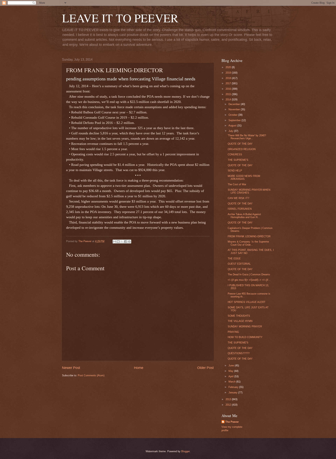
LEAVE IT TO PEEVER (120, 18)
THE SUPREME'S (238, 159)
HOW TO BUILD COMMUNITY (245, 337)
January (233, 392)
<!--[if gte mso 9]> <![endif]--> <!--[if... (249, 279)
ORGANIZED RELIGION (242, 149)
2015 (229, 94)
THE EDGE (234, 258)
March (232, 381)
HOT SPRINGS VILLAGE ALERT (246, 302)
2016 (229, 88)
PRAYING (233, 331)
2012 (229, 404)
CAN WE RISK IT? (238, 198)
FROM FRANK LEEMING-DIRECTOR (249, 236)
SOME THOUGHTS (239, 315)
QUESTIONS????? (238, 353)
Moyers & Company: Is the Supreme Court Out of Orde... (248, 243)
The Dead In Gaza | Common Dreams (249, 274)
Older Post (205, 368)
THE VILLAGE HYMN (240, 321)
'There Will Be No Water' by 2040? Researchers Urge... (247, 137)
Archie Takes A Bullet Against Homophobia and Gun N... (244, 216)
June (231, 365)
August (232, 125)
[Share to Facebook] (126, 241)
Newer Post (71, 368)
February (233, 387)
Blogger (185, 451)
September (235, 120)
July (231, 131)
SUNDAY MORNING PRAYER (245, 326)
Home (138, 368)
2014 (229, 99)
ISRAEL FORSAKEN (240, 208)
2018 (229, 78)
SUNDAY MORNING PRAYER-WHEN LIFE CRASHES (249, 191)
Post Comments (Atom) (91, 375)
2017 (229, 83)
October (233, 114)
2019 (229, 72)
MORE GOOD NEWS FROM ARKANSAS (244, 177)
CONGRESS (235, 154)
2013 (229, 399)
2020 (229, 67)
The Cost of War (237, 184)
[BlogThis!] (118, 241)
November (234, 109)
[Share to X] (122, 241)
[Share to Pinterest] (129, 241)
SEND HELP (235, 170)
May (231, 370)
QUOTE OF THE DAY (240, 143)
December (234, 104)
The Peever (232, 421)
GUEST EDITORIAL (239, 263)
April (231, 376)
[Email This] (114, 241)
